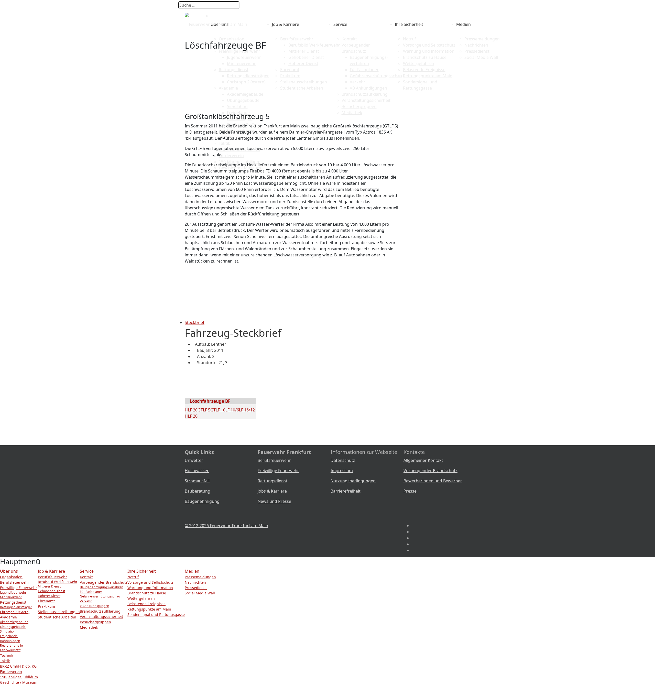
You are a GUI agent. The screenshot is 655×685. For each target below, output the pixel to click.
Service (340, 24)
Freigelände (9, 636)
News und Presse (274, 501)
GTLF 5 (204, 410)
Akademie (8, 617)
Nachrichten (195, 582)
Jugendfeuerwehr (13, 592)
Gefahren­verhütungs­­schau (100, 596)
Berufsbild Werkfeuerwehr (57, 582)
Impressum (342, 470)
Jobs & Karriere (272, 491)
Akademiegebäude (14, 622)
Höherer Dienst (49, 596)
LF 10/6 (232, 410)
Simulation (8, 631)
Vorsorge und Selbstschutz (150, 582)
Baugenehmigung (202, 501)
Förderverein (11, 671)
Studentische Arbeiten (57, 617)
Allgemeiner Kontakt (423, 460)
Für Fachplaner (91, 592)
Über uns (219, 24)
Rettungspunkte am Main (149, 609)
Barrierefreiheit (346, 491)
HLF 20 (191, 410)
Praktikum (46, 606)
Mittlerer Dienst (49, 586)
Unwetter (194, 460)
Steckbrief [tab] (194, 322)
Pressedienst (196, 587)
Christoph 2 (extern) (14, 612)
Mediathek (89, 627)
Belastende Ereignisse (146, 603)
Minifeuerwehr (11, 597)
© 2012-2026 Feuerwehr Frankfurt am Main (226, 525)
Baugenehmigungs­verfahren (101, 587)
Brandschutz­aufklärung (100, 611)
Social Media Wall (200, 593)
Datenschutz (343, 460)
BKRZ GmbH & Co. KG (18, 666)
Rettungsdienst (272, 481)
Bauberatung (197, 491)
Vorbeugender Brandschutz (430, 470)
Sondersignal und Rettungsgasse (156, 614)
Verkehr (86, 601)
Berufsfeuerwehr (296, 39)
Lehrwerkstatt (10, 650)
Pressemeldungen (482, 39)
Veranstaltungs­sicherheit (101, 616)
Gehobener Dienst (51, 591)
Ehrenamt (46, 601)
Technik (6, 655)
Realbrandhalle (11, 645)
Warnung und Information (150, 587)
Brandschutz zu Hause (146, 593)
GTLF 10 (217, 410)
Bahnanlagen (10, 641)
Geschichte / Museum (18, 682)
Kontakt (349, 39)
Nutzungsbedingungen (353, 481)
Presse (410, 491)
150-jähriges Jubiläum (19, 677)
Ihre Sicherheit (409, 24)
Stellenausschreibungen (59, 611)
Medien (463, 24)
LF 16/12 (247, 410)
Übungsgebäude (13, 627)
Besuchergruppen (95, 621)
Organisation (231, 39)
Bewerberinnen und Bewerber (432, 481)
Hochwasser (197, 470)
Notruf (409, 39)
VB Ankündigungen (94, 606)
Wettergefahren (141, 598)
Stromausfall (197, 481)
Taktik (5, 660)
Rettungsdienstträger (16, 607)
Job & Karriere (285, 24)
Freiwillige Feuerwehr (278, 470)
